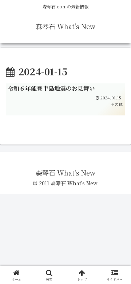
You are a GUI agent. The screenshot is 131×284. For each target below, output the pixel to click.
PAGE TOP (120, 269)
